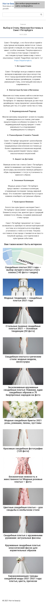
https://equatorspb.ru (23, 60)
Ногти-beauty (10, 3)
